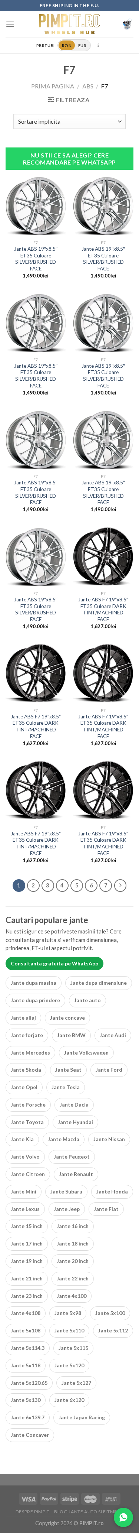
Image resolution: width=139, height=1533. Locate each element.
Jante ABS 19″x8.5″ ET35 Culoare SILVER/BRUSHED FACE (35, 259)
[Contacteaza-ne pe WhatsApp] (123, 1517)
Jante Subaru (66, 1191)
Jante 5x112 (113, 1330)
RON (67, 45)
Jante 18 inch (73, 1243)
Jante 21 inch (27, 1278)
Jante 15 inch (27, 1226)
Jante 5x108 (25, 1330)
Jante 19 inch (27, 1261)
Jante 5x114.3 (27, 1348)
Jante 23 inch (27, 1296)
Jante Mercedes (30, 1052)
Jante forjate (27, 1035)
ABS (87, 86)
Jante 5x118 (25, 1365)
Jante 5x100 (110, 1313)
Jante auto (87, 1000)
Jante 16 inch (73, 1226)
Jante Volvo (25, 1156)
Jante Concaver (30, 1435)
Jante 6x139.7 (27, 1417)
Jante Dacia (74, 1104)
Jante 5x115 (73, 1348)
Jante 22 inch (73, 1278)
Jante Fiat (106, 1209)
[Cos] (127, 24)
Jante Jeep (67, 1209)
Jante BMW (71, 1035)
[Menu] (10, 24)
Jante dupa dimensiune (98, 983)
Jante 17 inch (27, 1243)
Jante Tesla (66, 1087)
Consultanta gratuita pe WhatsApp (54, 963)
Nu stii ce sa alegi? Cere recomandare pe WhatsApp (69, 159)
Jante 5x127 (76, 1383)
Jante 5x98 (67, 1313)
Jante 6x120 (69, 1400)
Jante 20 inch (73, 1261)
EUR (82, 45)
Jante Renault (76, 1174)
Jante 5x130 (25, 1400)
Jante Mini (23, 1191)
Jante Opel (24, 1087)
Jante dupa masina (33, 983)
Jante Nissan (109, 1139)
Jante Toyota (27, 1122)
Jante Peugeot (72, 1156)
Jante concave (67, 1017)
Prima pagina (52, 86)
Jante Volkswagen (86, 1052)
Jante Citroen (28, 1174)
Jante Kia (22, 1139)
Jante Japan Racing (82, 1417)
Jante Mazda (63, 1139)
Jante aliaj (23, 1017)
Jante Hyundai (75, 1122)
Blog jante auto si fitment (88, 1511)
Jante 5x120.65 (29, 1383)
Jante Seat (68, 1069)
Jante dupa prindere (35, 1000)
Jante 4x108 (25, 1313)
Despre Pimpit (33, 1511)
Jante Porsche (28, 1104)
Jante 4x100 (71, 1296)
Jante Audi (113, 1035)
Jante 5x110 (69, 1330)
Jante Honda (112, 1191)
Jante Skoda (26, 1069)
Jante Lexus (25, 1209)
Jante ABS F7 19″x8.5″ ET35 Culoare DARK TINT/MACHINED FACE (103, 609)
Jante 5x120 (69, 1365)
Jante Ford (109, 1069)
